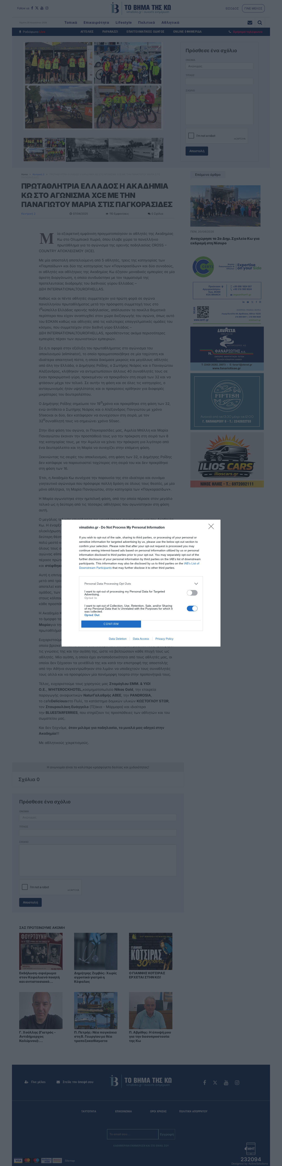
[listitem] (141, 584)
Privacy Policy (164, 638)
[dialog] (141, 583)
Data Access (141, 638)
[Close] (212, 528)
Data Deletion (118, 638)
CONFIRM (111, 624)
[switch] (192, 593)
